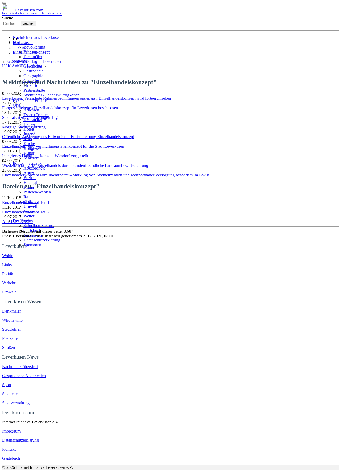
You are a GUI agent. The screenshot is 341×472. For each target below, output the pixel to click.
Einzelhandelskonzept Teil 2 (26, 212)
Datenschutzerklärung (41, 240)
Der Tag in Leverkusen (42, 61)
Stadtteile (10, 394)
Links (7, 265)
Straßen (8, 347)
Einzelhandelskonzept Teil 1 (26, 202)
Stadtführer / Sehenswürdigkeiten (51, 95)
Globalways (17, 61)
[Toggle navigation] (4, 3)
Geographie (33, 76)
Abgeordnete (34, 168)
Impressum (32, 235)
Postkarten (11, 338)
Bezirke (29, 177)
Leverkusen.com (32, 11)
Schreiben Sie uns (38, 225)
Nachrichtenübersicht (20, 366)
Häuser (29, 124)
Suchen (28, 23)
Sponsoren (32, 245)
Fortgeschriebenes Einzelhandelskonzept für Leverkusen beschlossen (60, 108)
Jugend (29, 134)
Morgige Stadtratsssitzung (24, 127)
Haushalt (30, 182)
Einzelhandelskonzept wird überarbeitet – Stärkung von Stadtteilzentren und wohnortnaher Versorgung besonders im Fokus (105, 175)
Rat (26, 197)
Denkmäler (32, 56)
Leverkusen (23, 42)
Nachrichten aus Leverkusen (37, 37)
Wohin (7, 255)
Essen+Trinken (36, 114)
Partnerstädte (34, 90)
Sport (6, 384)
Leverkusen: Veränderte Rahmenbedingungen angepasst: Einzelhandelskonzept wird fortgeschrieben (86, 98)
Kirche (29, 143)
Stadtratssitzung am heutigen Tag (30, 117)
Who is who (12, 320)
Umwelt (30, 206)
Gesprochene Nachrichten (24, 375)
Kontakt (9, 449)
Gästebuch (32, 230)
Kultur (28, 153)
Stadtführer (11, 329)
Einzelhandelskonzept (31, 52)
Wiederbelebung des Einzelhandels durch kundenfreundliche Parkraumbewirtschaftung (75, 165)
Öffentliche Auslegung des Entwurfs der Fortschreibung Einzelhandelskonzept (68, 136)
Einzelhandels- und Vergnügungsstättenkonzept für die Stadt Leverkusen (63, 146)
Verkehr (8, 283)
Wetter (28, 216)
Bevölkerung (34, 47)
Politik (7, 274)
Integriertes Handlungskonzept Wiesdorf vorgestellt (45, 156)
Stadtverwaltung (16, 403)
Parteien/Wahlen (37, 192)
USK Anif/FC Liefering (22, 66)
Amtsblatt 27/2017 (17, 221)
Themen (20, 47)
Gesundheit (33, 71)
